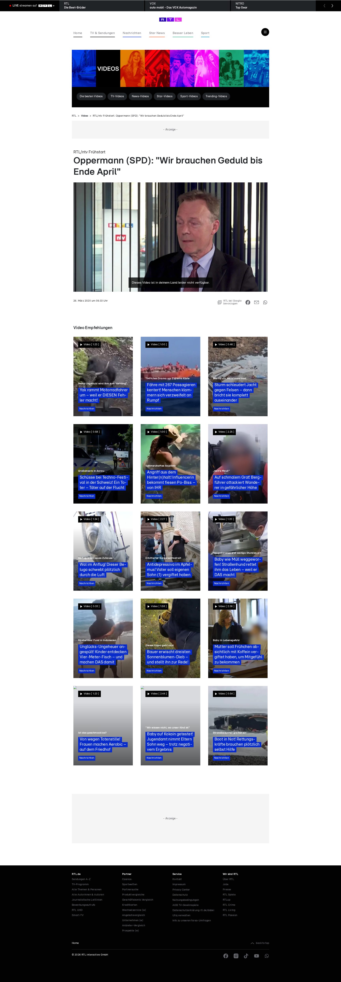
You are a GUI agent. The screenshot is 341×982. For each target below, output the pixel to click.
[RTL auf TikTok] (246, 956)
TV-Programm (80, 884)
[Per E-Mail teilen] (256, 302)
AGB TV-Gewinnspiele (185, 905)
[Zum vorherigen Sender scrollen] (324, 6)
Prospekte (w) (130, 930)
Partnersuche (130, 889)
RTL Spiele (229, 894)
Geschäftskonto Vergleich (137, 900)
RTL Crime (229, 905)
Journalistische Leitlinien (87, 900)
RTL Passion (230, 915)
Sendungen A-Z (81, 879)
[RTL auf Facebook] (225, 956)
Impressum (179, 884)
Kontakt (177, 879)
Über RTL (228, 879)
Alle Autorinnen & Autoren (88, 894)
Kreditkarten (129, 905)
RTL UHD (77, 910)
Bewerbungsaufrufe (83, 905)
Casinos (127, 879)
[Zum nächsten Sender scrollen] (332, 6)
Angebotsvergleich (133, 915)
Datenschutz (180, 895)
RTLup (226, 900)
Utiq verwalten (181, 915)
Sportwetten (129, 884)
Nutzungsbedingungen (185, 900)
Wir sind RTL (230, 874)
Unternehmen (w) (132, 920)
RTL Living (229, 910)
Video (84, 116)
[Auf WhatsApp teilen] (265, 302)
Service (177, 874)
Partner (127, 874)
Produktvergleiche (133, 894)
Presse (227, 889)
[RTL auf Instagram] (236, 956)
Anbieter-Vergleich (133, 925)
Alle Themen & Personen (87, 889)
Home (75, 943)
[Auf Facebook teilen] (247, 302)
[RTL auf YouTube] (256, 956)
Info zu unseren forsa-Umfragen (191, 920)
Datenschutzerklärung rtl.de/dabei (193, 910)
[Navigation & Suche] (265, 32)
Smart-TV (77, 915)
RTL (74, 116)
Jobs (226, 884)
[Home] (170, 20)
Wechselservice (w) (134, 910)
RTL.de (76, 874)
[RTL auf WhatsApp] (266, 956)
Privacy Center (181, 889)
